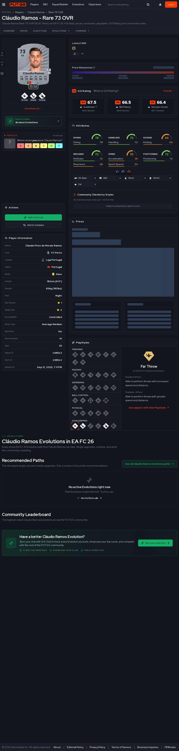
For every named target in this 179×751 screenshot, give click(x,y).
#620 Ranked (88, 110)
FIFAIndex (170, 747)
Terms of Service (121, 747)
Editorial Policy (75, 747)
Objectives (94, 4)
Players (34, 4)
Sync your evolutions (155, 543)
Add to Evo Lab (35, 217)
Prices (24, 30)
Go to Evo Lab (89, 498)
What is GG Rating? (106, 91)
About (57, 747)
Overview (9, 30)
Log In (171, 4)
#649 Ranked (123, 110)
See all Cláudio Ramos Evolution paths (147, 463)
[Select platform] (160, 4)
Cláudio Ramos (36, 12)
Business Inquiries (147, 747)
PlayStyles (40, 30)
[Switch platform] (76, 54)
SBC (45, 4)
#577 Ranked (158, 110)
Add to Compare (35, 225)
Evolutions (78, 4)
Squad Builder (60, 4)
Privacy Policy (97, 747)
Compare (81, 30)
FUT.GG (6, 12)
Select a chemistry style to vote (123, 206)
